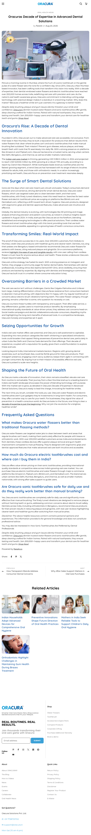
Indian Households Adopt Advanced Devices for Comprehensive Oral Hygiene (13, 624)
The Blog (5, 774)
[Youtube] (13, 754)
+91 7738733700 (11, 819)
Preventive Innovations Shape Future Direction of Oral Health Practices (45, 620)
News (4, 782)
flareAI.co (18, 549)
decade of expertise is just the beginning (21, 404)
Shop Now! (23, 118)
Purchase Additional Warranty (59, 733)
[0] (86, 4)
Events (4, 786)
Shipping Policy (53, 778)
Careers (5, 790)
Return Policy (53, 770)
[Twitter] (20, 557)
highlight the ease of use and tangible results (30, 252)
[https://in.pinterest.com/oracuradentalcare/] (13, 749)
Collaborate (6, 794)
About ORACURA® (9, 770)
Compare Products (55, 725)
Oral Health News (45, 12)
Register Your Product (56, 790)
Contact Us (52, 794)
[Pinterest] (16, 557)
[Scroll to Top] (86, 822)
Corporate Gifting (54, 729)
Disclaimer (51, 786)
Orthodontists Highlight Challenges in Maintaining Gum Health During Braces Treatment (15, 664)
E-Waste (50, 798)
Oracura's (18, 110)
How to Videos (8, 778)
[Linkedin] (33, 749)
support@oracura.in (13, 825)
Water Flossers (53, 713)
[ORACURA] (45, 3)
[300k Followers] (18, 749)
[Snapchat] (38, 749)
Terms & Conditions (55, 782)
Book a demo (52, 737)
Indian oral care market (17, 159)
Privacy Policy (53, 774)
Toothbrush (52, 717)
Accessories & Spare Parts (58, 721)
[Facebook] (11, 557)
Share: (5, 556)
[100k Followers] (23, 749)
